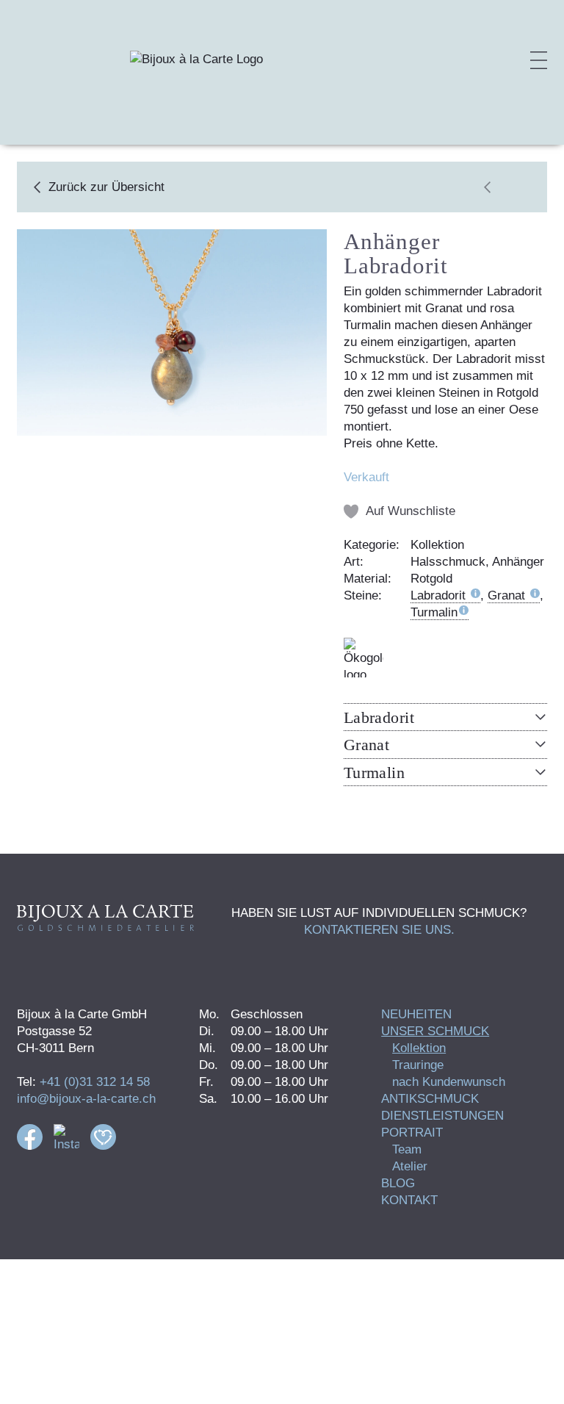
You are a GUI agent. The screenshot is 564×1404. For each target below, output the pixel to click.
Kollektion (419, 1048)
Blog (398, 1183)
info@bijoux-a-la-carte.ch (86, 1099)
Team (407, 1149)
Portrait (412, 1133)
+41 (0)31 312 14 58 (95, 1082)
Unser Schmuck (435, 1031)
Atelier (409, 1166)
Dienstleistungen (442, 1116)
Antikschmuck (430, 1099)
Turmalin (434, 612)
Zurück (106, 187)
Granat (508, 595)
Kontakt (409, 1200)
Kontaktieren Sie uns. (379, 930)
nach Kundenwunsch (448, 1082)
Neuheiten (416, 1014)
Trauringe (418, 1065)
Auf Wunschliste (410, 511)
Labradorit (440, 595)
